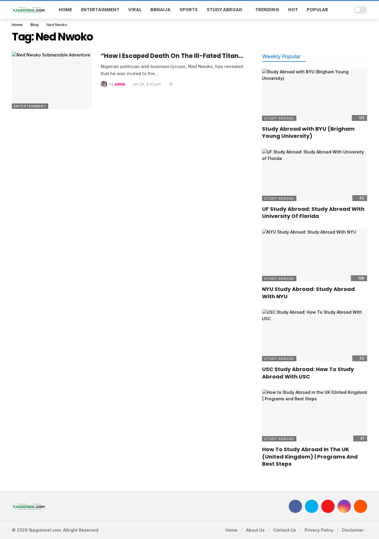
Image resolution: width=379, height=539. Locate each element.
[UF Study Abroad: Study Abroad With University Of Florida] (314, 175)
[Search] (345, 9)
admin (120, 84)
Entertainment (30, 106)
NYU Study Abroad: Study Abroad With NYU (308, 292)
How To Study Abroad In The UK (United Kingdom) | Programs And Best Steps (310, 456)
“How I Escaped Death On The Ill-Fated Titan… (172, 55)
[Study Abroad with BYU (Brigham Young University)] (314, 95)
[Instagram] (344, 506)
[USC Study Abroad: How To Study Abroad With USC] (314, 335)
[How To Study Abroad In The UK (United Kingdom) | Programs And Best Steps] (314, 415)
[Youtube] (328, 506)
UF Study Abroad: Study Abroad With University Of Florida (313, 212)
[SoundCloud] (360, 506)
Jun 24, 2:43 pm (146, 84)
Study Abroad (279, 118)
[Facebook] (295, 506)
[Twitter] (311, 506)
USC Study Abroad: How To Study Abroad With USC (308, 372)
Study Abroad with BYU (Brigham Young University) (308, 132)
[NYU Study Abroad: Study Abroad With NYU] (314, 255)
